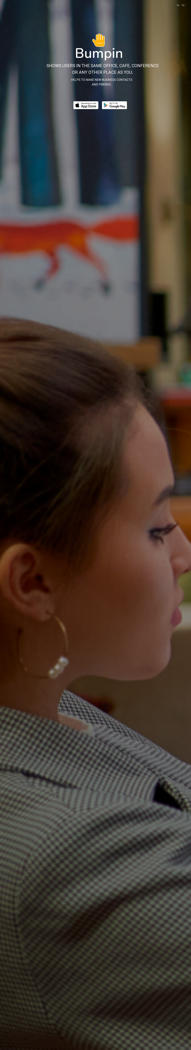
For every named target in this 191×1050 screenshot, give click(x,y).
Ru (183, 5)
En (178, 5)
